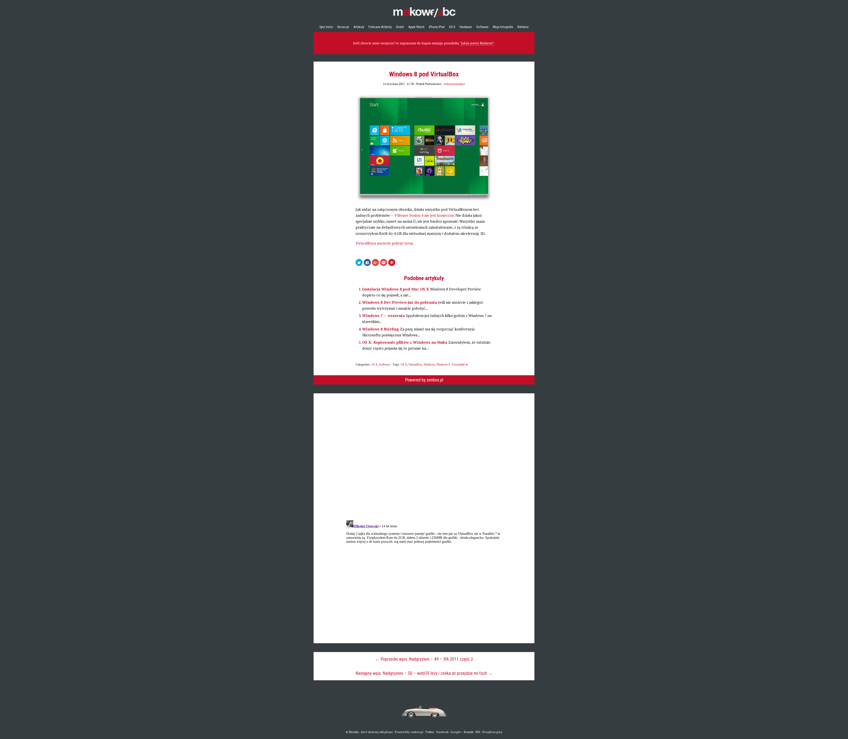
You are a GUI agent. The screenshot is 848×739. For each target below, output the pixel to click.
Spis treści (326, 27)
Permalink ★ (460, 364)
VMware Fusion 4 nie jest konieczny (424, 215)
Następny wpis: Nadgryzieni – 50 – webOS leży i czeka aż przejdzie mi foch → (424, 673)
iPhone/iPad (437, 27)
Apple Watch (416, 27)
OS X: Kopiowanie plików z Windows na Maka (405, 342)
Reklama (522, 27)
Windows (429, 364)
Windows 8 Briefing (381, 329)
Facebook (442, 732)
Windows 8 (443, 364)
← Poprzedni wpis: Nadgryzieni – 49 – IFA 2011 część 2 (424, 659)
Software (482, 27)
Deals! (400, 27)
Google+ (456, 732)
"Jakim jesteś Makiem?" (477, 43)
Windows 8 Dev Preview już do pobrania (400, 302)
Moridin (354, 732)
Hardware (466, 27)
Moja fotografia (503, 27)
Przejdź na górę (492, 732)
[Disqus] (424, 448)
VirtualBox (415, 364)
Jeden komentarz (454, 84)
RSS (477, 732)
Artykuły (359, 27)
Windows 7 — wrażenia (384, 315)
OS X (452, 27)
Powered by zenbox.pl (424, 380)
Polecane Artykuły (380, 27)
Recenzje (343, 27)
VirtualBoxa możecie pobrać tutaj (384, 243)
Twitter (429, 732)
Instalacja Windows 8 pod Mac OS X (396, 289)
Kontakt (468, 732)
